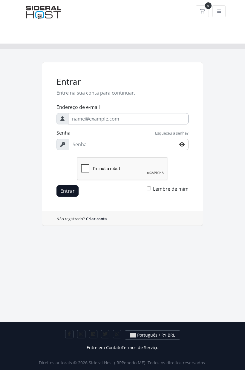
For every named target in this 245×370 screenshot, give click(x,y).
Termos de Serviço (140, 347)
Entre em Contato (104, 347)
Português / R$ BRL (155, 335)
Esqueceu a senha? (172, 133)
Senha (63, 133)
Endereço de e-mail (78, 107)
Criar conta (96, 218)
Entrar (67, 191)
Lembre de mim (171, 189)
